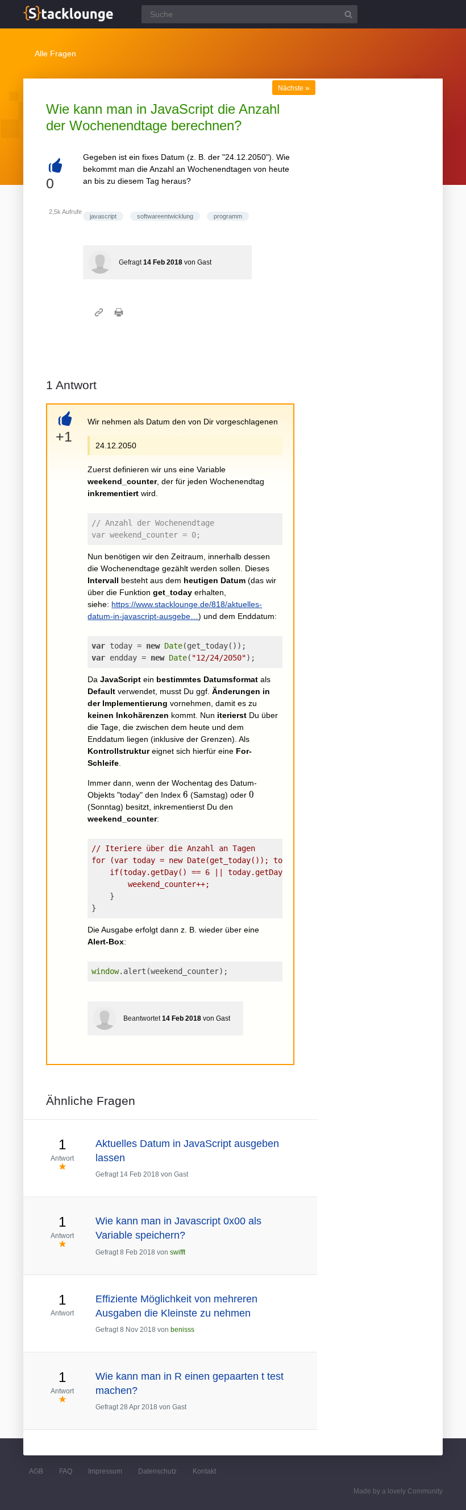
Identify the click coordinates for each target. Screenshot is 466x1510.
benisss (182, 1330)
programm (228, 216)
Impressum (105, 1471)
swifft (177, 1252)
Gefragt (130, 262)
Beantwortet (141, 1018)
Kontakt (204, 1471)
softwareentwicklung (165, 216)
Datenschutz (157, 1471)
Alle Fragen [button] (55, 53)
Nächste (294, 88)
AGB (36, 1471)
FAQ (65, 1471)
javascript (103, 216)
